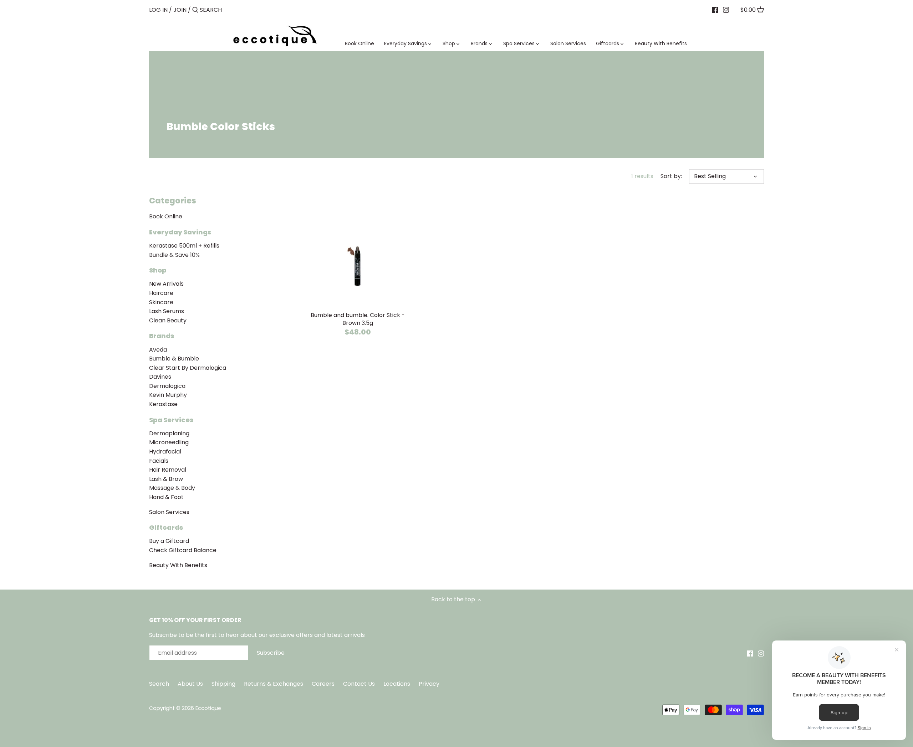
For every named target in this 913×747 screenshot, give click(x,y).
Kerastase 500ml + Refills (184, 246)
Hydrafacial (165, 451)
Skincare (161, 302)
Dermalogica (167, 386)
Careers (323, 684)
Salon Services (169, 512)
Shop (158, 270)
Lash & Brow (166, 479)
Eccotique (208, 708)
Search (159, 684)
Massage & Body (172, 488)
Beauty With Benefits (178, 565)
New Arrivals (166, 284)
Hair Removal (167, 470)
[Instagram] (726, 9)
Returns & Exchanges (273, 684)
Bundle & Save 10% (174, 255)
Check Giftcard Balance (182, 550)
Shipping (223, 684)
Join (180, 10)
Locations (397, 684)
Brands (161, 335)
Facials (158, 461)
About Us (190, 684)
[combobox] (230, 9)
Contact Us (359, 684)
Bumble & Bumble (174, 358)
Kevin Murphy (168, 395)
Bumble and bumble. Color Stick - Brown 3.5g (358, 319)
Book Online (165, 216)
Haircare (161, 293)
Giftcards (166, 527)
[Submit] (195, 10)
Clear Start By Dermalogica (187, 368)
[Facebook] (715, 9)
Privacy (429, 684)
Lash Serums (166, 311)
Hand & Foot (166, 497)
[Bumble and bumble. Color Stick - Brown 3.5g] (358, 250)
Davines (160, 377)
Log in (158, 10)
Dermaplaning (169, 433)
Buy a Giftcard (169, 541)
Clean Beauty (168, 320)
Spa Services (171, 419)
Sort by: (671, 176)
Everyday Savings (180, 232)
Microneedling (169, 442)
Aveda (158, 350)
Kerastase (163, 404)
